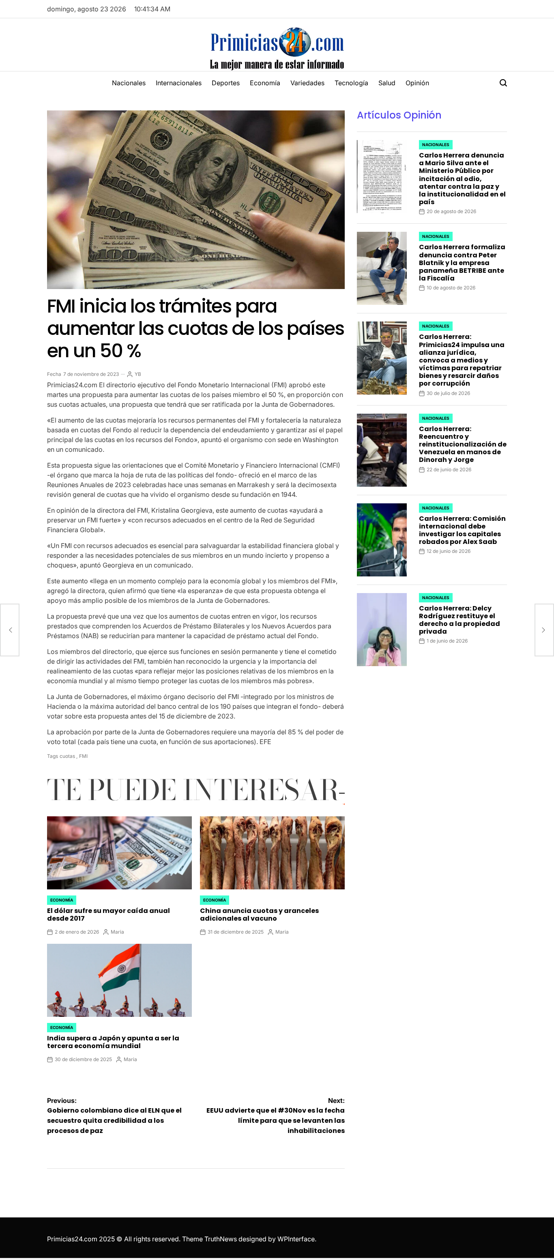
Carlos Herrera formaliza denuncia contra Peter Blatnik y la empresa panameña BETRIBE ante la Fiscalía (462, 262)
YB (138, 374)
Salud (386, 83)
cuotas (67, 756)
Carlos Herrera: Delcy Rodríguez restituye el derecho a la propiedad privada (459, 620)
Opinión (417, 83)
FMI (83, 756)
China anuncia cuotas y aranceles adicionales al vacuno (259, 914)
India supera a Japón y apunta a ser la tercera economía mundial (113, 1042)
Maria (117, 932)
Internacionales (179, 83)
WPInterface (296, 1239)
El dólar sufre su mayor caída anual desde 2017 (108, 914)
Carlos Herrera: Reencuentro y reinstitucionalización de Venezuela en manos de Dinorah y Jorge (463, 444)
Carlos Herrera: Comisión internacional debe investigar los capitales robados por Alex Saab (462, 530)
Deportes (226, 83)
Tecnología (351, 83)
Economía (265, 83)
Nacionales (129, 83)
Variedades (307, 83)
